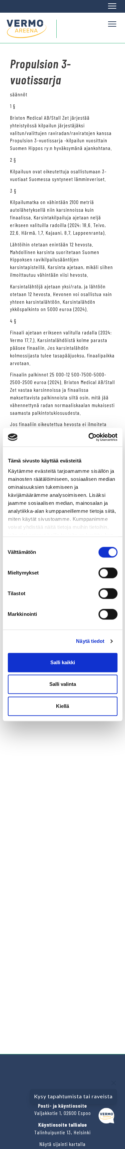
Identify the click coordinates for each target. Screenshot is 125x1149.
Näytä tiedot (90, 641)
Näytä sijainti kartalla (62, 1144)
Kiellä (62, 706)
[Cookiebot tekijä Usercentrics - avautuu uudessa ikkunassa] (89, 437)
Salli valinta (62, 684)
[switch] (107, 572)
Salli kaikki (62, 662)
